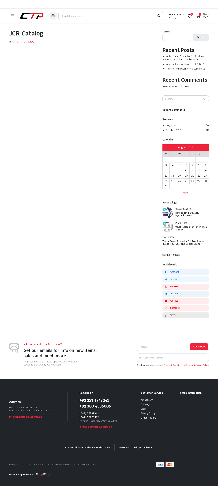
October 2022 (173, 130)
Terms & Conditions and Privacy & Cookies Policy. (186, 365)
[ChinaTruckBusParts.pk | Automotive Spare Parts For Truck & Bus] (32, 15)
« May (184, 192)
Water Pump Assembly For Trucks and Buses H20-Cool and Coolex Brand (184, 58)
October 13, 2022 (183, 209)
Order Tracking (148, 417)
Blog (143, 408)
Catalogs (145, 404)
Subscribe (199, 346)
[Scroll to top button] (211, 479)
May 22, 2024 (168, 237)
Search (166, 31)
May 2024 (171, 125)
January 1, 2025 (24, 42)
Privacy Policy (148, 413)
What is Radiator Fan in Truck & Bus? (185, 64)
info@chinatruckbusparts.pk (25, 416)
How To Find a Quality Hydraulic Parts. (185, 68)
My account (147, 399)
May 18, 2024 (181, 223)
